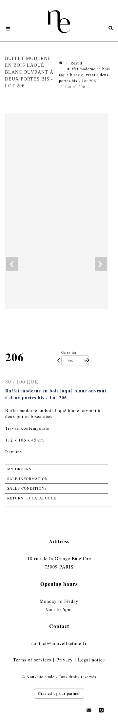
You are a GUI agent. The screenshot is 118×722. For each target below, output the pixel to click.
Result (76, 62)
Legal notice (91, 660)
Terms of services (32, 660)
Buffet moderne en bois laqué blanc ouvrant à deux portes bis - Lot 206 (84, 74)
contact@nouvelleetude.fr (59, 643)
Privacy (64, 660)
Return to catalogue (31, 498)
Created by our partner (59, 693)
